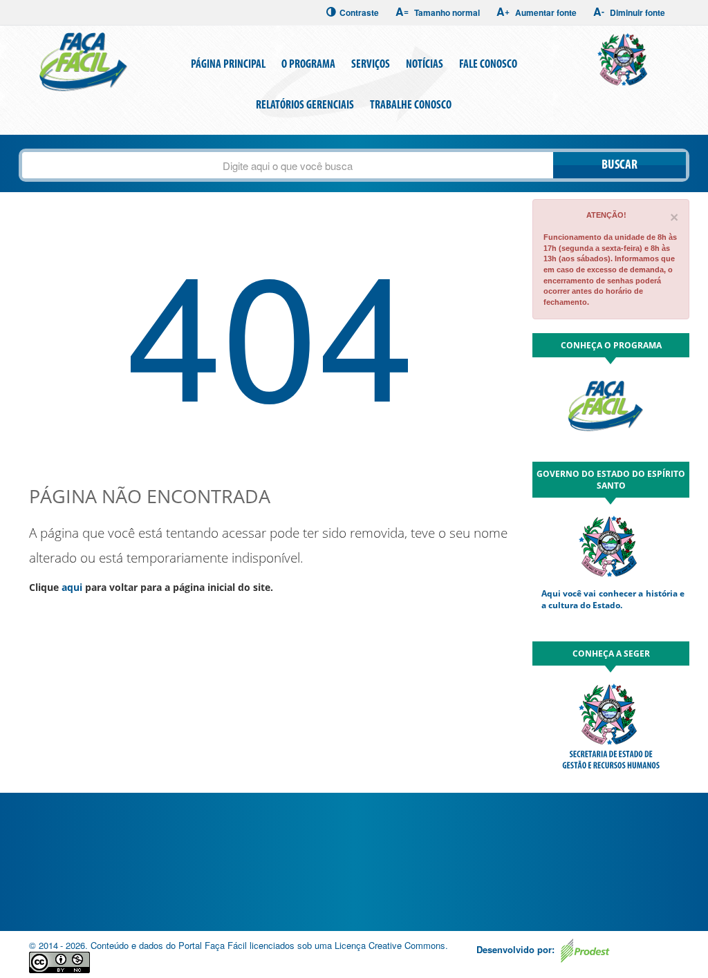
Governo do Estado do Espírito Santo (611, 479)
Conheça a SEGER (611, 653)
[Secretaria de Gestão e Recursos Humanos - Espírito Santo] (625, 58)
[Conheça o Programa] (611, 410)
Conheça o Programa (611, 345)
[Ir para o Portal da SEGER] (610, 724)
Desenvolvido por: (516, 949)
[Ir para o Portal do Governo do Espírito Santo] (610, 545)
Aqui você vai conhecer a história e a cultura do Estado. (613, 599)
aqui (72, 587)
